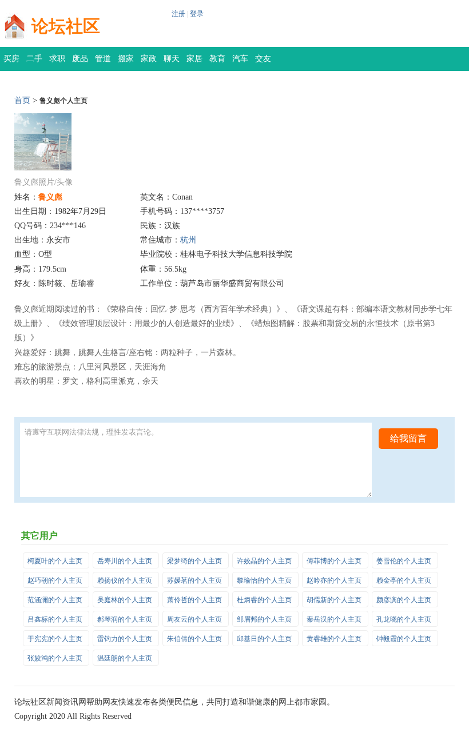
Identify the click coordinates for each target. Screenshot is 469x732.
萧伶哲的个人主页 (194, 600)
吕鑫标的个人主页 (54, 619)
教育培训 (217, 62)
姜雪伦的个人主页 (403, 561)
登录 (197, 14)
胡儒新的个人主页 (334, 600)
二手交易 (34, 62)
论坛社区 (65, 26)
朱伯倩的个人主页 (194, 639)
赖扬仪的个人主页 (124, 580)
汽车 (240, 58)
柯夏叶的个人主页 (54, 561)
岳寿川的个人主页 (124, 561)
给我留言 (408, 438)
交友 (263, 58)
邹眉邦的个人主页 (264, 619)
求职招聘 (57, 62)
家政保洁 (149, 62)
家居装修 (194, 62)
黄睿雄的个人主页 (334, 639)
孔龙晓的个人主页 (403, 619)
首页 (22, 100)
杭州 (188, 240)
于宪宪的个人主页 (54, 639)
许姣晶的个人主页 (264, 561)
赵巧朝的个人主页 (54, 580)
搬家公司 (126, 62)
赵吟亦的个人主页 (334, 580)
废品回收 (80, 62)
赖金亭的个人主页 (403, 580)
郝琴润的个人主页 (124, 619)
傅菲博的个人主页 (334, 561)
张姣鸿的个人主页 (54, 658)
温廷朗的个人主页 (124, 658)
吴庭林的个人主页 (124, 600)
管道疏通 (103, 62)
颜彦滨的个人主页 (403, 600)
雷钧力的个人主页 (124, 639)
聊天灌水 (172, 62)
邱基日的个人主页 (264, 639)
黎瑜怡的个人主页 (264, 580)
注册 (178, 14)
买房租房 (11, 62)
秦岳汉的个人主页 (334, 619)
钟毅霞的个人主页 (403, 639)
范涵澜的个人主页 (54, 600)
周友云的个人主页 (194, 619)
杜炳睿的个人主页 (264, 600)
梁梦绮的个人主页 (194, 561)
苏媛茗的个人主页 (194, 580)
